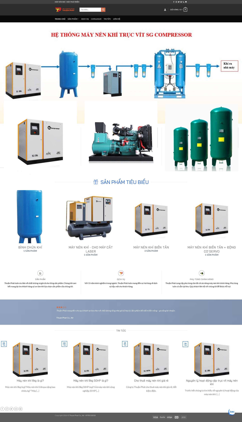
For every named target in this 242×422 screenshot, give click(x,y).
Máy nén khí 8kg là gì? (30, 380)
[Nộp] (103, 10)
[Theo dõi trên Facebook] (174, 2)
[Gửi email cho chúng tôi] (181, 2)
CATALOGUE (96, 19)
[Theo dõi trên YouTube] (186, 2)
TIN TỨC (107, 19)
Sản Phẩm (72, 19)
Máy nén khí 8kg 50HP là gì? (90, 380)
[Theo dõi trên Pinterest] (20, 409)
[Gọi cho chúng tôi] (183, 2)
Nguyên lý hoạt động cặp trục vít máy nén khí (212, 382)
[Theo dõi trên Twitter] (178, 2)
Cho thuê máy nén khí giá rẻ (151, 380)
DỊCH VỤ (85, 19)
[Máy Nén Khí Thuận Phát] (65, 9)
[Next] (234, 214)
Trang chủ (60, 19)
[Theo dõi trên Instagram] (176, 2)
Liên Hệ (116, 19)
